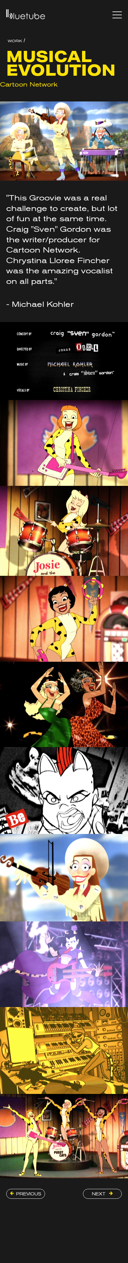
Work (15, 41)
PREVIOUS (28, 1194)
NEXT (99, 1194)
